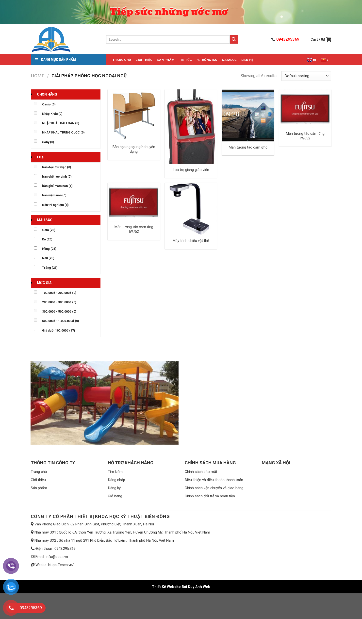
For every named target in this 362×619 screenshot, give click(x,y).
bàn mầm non (54, 195)
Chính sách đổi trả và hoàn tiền (210, 496)
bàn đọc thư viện (56, 167)
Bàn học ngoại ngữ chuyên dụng (134, 149)
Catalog (229, 60)
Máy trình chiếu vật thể (191, 241)
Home (37, 75)
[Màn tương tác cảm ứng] (248, 115)
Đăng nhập (116, 480)
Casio (48, 104)
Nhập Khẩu (52, 114)
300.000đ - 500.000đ (59, 311)
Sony (48, 142)
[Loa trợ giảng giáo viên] (191, 126)
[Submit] (234, 39)
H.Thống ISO (207, 60)
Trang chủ (122, 60)
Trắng (49, 267)
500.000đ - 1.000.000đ (60, 321)
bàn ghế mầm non (57, 186)
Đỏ (47, 239)
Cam (48, 230)
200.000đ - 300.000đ (59, 302)
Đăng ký (114, 488)
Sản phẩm (165, 60)
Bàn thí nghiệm (55, 205)
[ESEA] (65, 39)
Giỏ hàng (115, 496)
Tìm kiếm (115, 471)
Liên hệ (247, 60)
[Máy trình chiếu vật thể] (191, 209)
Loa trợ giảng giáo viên (191, 170)
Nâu (48, 258)
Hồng (49, 249)
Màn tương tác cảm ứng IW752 (134, 229)
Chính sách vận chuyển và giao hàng (214, 488)
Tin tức (185, 60)
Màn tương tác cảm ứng (248, 147)
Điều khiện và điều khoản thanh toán (214, 480)
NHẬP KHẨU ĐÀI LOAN (60, 123)
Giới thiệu (143, 60)
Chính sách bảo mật (201, 471)
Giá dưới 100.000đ (58, 330)
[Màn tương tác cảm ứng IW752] (134, 202)
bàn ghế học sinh (56, 176)
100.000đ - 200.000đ (59, 293)
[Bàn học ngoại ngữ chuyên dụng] (134, 115)
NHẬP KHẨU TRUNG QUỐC (63, 132)
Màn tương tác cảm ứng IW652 (305, 136)
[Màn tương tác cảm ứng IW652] (305, 109)
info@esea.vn (57, 556)
